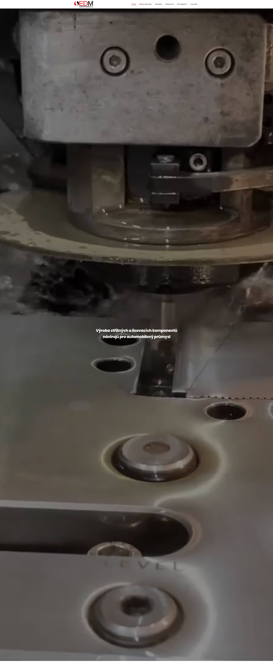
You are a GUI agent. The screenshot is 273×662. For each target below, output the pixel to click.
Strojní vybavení (145, 4)
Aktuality (158, 4)
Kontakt (194, 4)
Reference (169, 4)
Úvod (134, 4)
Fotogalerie (181, 4)
